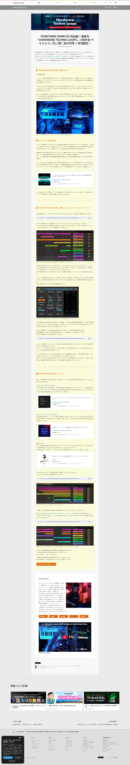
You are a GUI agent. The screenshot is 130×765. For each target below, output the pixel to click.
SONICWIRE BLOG (20, 731)
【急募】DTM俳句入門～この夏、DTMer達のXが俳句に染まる (62, 705)
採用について (105, 751)
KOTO (42, 443)
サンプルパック (51, 667)
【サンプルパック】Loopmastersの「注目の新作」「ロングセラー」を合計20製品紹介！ (28, 706)
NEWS (38, 665)
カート (84, 751)
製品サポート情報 (52, 740)
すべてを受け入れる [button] (8, 757)
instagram (42, 616)
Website (83, 616)
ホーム (13, 732)
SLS (66, 749)
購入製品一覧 (85, 740)
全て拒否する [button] (18, 757)
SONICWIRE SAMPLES (42, 667)
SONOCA (67, 740)
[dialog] (13, 749)
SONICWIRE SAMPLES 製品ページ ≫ (46, 564)
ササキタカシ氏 (87, 58)
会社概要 (104, 740)
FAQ (49, 743)
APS (66, 747)
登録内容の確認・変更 (87, 745)
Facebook (63, 616)
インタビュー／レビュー (55, 665)
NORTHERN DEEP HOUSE (76, 515)
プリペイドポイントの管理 (88, 747)
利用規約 (104, 747)
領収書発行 (85, 743)
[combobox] (20, 738)
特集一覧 (33, 742)
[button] (13, 761)
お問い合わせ (51, 749)
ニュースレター (35, 745)
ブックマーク (85, 749)
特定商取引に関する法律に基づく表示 (110, 743)
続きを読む (14, 754)
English (33, 757)
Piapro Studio (68, 745)
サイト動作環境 (106, 745)
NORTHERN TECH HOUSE (44, 515)
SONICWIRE (18, 2)
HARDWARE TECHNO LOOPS (54, 56)
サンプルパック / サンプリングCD (69, 665)
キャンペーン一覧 (35, 740)
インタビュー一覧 (35, 743)
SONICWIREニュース (45, 665)
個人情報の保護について (107, 749)
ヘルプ (50, 747)
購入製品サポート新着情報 (88, 742)
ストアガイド (51, 745)
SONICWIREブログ (35, 747)
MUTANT (67, 743)
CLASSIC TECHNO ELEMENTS (49, 414)
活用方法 (79, 665)
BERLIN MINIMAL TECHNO (48, 385)
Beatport (53, 616)
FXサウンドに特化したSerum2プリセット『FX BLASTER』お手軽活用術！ (101, 706)
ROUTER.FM (68, 742)
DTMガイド (51, 742)
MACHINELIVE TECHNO (57, 513)
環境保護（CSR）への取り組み (109, 742)
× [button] (22, 737)
